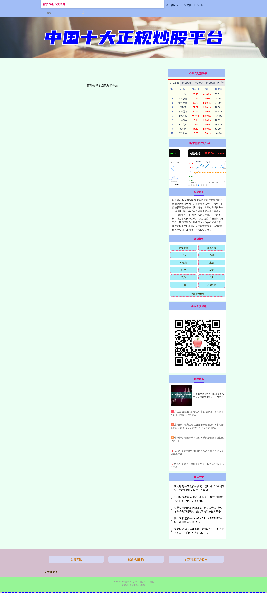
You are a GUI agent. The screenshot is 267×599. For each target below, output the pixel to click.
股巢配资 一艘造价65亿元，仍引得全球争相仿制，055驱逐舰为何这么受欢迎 (199, 488)
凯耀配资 (211, 284)
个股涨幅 (174, 83)
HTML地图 (149, 581)
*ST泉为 (183, 133)
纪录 (211, 269)
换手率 (221, 82)
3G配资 (183, 262)
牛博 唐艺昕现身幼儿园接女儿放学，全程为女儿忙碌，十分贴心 (208, 395)
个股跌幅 (186, 82)
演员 (183, 255)
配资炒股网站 (170, 5)
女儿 (211, 277)
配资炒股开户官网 (194, 5)
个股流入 (198, 82)
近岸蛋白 (182, 111)
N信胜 (183, 94)
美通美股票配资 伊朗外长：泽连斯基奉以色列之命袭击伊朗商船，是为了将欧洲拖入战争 (199, 509)
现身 (183, 277)
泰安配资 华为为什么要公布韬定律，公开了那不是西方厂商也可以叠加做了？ (199, 530)
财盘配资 (183, 247)
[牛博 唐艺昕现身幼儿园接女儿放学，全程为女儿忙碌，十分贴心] (181, 395)
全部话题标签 (198, 293)
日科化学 (182, 124)
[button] (173, 168)
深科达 (183, 128)
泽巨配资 (211, 247)
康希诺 (183, 107)
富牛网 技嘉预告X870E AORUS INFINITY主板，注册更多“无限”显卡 (198, 520)
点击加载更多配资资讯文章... (103, 85)
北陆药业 (182, 120)
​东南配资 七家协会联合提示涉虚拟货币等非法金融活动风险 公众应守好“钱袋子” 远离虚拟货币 (197, 426)
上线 (211, 262)
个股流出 (210, 82)
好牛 (183, 269)
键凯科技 (182, 115)
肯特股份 (182, 102)
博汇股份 (182, 98)
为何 (211, 255)
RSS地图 (138, 581)
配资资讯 (76, 559)
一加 (183, 284)
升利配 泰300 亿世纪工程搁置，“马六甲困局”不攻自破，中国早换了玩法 (198, 498)
